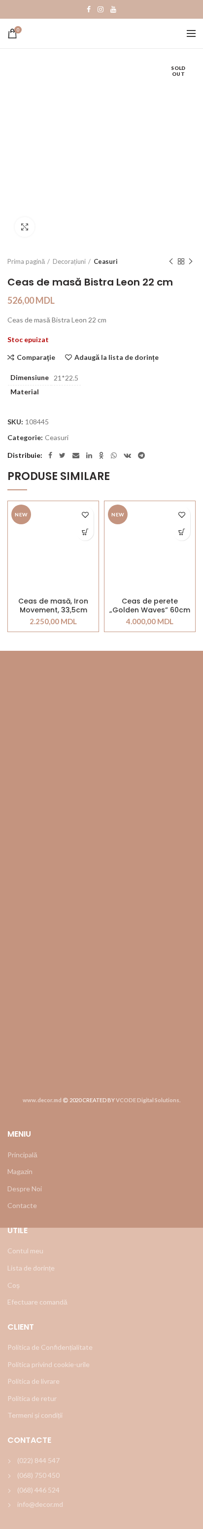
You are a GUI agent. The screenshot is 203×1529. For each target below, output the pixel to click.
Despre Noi (24, 1188)
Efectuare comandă (37, 1302)
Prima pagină (26, 261)
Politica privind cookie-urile (48, 1364)
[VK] (127, 455)
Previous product (171, 261)
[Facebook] (88, 9)
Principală (22, 1154)
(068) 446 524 (38, 1490)
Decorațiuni (69, 261)
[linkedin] (89, 455)
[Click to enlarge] (24, 227)
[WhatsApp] (113, 455)
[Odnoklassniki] (101, 455)
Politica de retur (32, 1398)
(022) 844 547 (38, 1460)
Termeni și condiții (35, 1415)
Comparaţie (36, 357)
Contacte (22, 1205)
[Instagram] (100, 9)
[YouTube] (113, 9)
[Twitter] (62, 455)
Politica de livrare (33, 1381)
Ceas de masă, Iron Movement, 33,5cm (53, 605)
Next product (191, 261)
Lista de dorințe (31, 1268)
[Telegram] (141, 455)
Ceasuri (106, 261)
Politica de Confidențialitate (50, 1347)
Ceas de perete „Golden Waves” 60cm (149, 605)
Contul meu (25, 1250)
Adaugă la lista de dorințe (116, 357)
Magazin (20, 1171)
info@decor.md (40, 1504)
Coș (13, 1285)
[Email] (76, 455)
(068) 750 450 (38, 1475)
